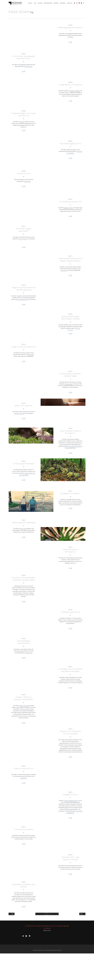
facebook (27, 936)
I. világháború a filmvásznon (70, 85)
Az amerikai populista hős (70, 202)
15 (58, 914)
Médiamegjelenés (48, 3)
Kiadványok (63, 3)
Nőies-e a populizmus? (24, 768)
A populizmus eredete (23, 829)
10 (44, 914)
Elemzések (56, 3)
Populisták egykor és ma (70, 143)
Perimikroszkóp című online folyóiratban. (27, 474)
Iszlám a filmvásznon (24, 405)
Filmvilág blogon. (28, 66)
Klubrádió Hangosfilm (74, 90)
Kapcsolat (69, 3)
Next (81, 914)
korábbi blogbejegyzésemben (70, 800)
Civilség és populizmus (70, 612)
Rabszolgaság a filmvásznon (70, 27)
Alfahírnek (22, 121)
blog (30, 936)
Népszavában (27, 181)
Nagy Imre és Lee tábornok (23, 347)
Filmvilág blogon (69, 384)
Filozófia (40, 3)
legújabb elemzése (68, 207)
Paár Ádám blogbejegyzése (75, 446)
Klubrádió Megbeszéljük (21, 299)
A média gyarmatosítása (23, 463)
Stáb (35, 3)
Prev (12, 914)
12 (50, 914)
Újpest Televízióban (24, 705)
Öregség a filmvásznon (70, 493)
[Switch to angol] (74, 3)
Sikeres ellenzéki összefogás (23, 522)
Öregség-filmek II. (70, 794)
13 (52, 914)
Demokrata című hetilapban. (74, 152)
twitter (24, 936)
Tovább (70, 42)
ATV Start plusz (23, 239)
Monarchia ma (23, 173)
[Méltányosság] (16, 3)
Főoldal (30, 3)
